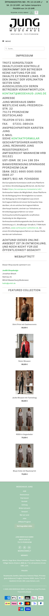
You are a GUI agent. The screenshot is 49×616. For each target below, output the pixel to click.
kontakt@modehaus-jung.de (24, 93)
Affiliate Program (24, 522)
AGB (24, 491)
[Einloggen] (31, 12)
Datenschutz (24, 495)
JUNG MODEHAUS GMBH (16, 589)
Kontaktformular (25, 138)
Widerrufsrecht (24, 508)
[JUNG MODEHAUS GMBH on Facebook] (19, 547)
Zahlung (24, 505)
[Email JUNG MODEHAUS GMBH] (29, 547)
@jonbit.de (11, 283)
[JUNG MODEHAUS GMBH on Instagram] (24, 547)
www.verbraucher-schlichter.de (24, 228)
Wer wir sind (24, 515)
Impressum (24, 498)
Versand (24, 512)
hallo (4, 283)
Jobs (24, 518)
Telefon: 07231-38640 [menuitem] (19, 12)
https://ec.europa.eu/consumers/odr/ (25, 189)
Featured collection (24, 290)
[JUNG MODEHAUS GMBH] (24, 26)
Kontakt (24, 501)
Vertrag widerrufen (24, 526)
